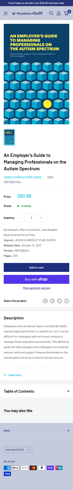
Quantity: (9, 217)
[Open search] (51, 13)
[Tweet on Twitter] (59, 301)
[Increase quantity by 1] (41, 218)
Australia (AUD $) (15, 449)
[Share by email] (66, 301)
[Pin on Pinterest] (52, 301)
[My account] (58, 13)
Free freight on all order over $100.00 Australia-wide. (36, 2)
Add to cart (36, 267)
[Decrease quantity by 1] (21, 218)
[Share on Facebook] (45, 301)
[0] (66, 13)
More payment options (36, 288)
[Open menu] (5, 13)
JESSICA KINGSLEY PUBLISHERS (23, 177)
